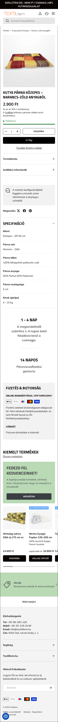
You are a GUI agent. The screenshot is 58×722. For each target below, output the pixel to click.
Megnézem (29, 496)
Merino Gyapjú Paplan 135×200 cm (40, 535)
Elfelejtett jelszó (9, 714)
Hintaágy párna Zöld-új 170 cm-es (13, 535)
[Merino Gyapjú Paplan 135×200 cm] (40, 517)
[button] (46, 13)
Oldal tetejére (29, 601)
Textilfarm (14, 707)
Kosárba (39, 131)
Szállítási (9, 112)
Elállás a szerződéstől (12, 712)
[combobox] (29, 21)
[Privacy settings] (5, 716)
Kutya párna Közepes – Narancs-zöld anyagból (31, 30)
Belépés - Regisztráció (33, 712)
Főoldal (6, 30)
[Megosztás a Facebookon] (24, 211)
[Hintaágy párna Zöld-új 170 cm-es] (14, 517)
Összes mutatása (12, 456)
